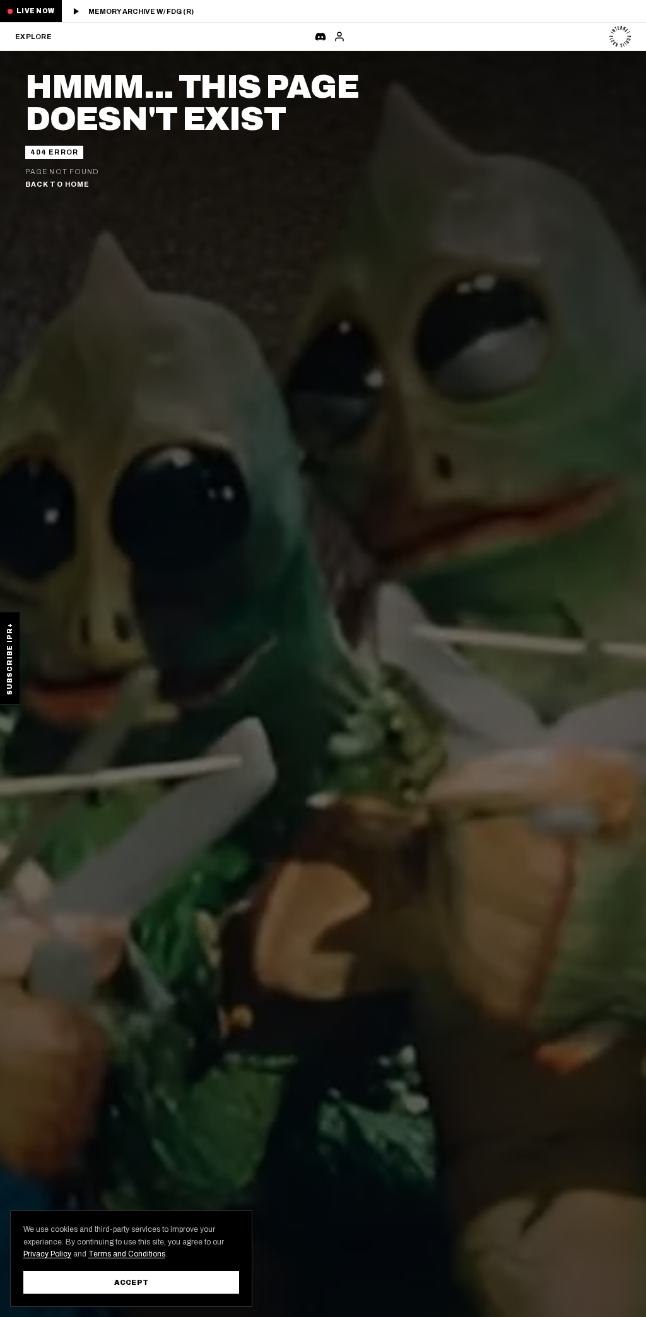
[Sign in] (339, 36)
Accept (131, 1282)
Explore (32, 36)
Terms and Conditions (126, 1254)
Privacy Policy (47, 1254)
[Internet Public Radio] (620, 36)
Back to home (57, 184)
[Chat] (320, 36)
